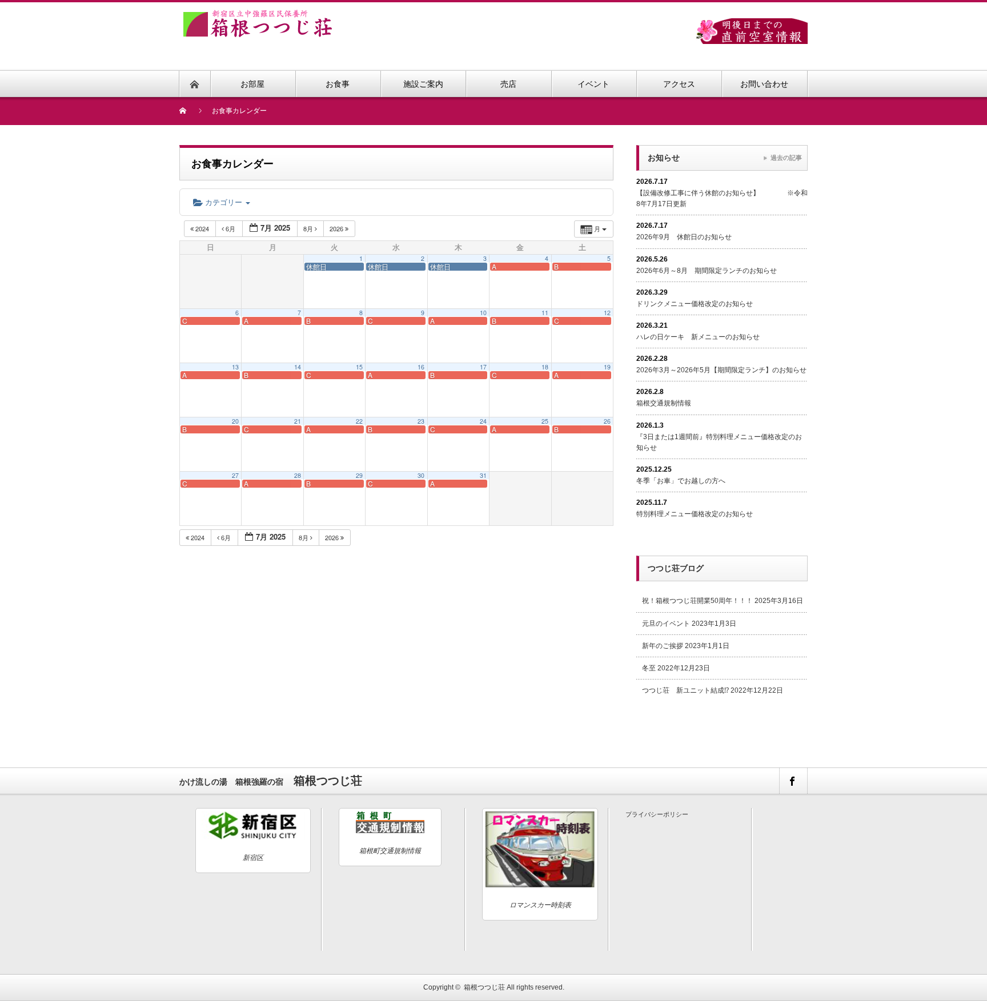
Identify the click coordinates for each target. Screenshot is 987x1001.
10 (483, 312)
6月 (230, 228)
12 (607, 312)
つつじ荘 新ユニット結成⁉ (685, 690)
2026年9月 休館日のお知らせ (684, 237)
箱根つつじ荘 (484, 987)
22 (359, 421)
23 (421, 421)
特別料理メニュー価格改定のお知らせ (694, 514)
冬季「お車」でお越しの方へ (680, 481)
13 (235, 367)
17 (483, 367)
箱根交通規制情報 (663, 403)
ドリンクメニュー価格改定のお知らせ (694, 304)
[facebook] (793, 781)
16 (421, 367)
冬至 (649, 668)
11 (544, 312)
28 (297, 475)
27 (235, 475)
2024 (202, 228)
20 (235, 421)
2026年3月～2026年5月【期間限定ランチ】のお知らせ (721, 370)
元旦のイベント (666, 624)
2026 (337, 228)
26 (607, 421)
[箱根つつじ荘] (257, 16)
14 (297, 367)
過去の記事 (786, 157)
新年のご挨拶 (662, 646)
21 (297, 421)
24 (483, 421)
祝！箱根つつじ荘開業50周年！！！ (697, 601)
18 (544, 367)
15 (359, 367)
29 (359, 475)
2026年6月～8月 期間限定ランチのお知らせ (706, 271)
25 (544, 421)
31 (483, 475)
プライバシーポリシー (656, 814)
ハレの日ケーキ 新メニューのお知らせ (698, 337)
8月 (309, 228)
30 (421, 475)
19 (607, 367)
